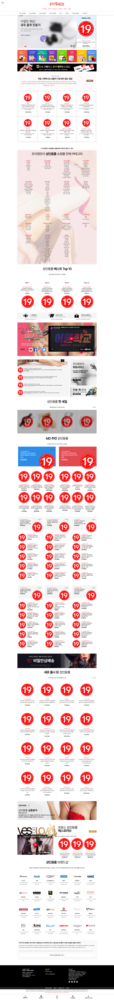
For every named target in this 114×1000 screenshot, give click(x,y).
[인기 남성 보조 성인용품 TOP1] (30, 523)
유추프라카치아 (47, 203)
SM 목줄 (66, 240)
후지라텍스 (47, 187)
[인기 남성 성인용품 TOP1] (37, 456)
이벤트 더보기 (77, 379)
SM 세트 (66, 256)
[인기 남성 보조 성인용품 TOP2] (30, 537)
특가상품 (44, 9)
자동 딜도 (86, 165)
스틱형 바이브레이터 (86, 173)
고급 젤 (47, 217)
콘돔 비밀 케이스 (28, 216)
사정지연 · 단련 (67, 164)
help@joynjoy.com (74, 978)
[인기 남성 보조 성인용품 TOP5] (30, 566)
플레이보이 (47, 189)
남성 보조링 (66, 165)
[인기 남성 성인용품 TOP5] (24, 501)
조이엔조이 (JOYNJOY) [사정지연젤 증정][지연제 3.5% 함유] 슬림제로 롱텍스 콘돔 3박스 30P (42, 384)
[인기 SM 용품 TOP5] (84, 634)
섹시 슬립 (47, 253)
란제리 (47, 244)
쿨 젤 (86, 216)
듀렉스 (47, 195)
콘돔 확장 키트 (28, 217)
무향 (86, 225)
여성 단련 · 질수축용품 (28, 184)
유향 (86, 226)
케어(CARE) (47, 209)
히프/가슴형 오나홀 (47, 167)
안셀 (47, 192)
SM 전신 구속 (66, 247)
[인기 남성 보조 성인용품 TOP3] (30, 547)
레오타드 (47, 241)
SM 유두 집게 (66, 243)
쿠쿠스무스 (47, 198)
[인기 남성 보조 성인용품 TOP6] (30, 575)
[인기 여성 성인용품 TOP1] (78, 456)
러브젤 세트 (66, 217)
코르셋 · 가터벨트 (47, 255)
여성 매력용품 (28, 187)
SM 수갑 (66, 241)
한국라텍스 (47, 207)
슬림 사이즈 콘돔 (66, 192)
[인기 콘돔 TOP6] (84, 575)
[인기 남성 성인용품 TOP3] (36, 480)
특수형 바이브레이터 (86, 174)
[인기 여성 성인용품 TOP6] (77, 501)
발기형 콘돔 (66, 162)
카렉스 (47, 193)
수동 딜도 (86, 162)
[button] (25, 997)
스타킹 (47, 240)
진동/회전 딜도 (86, 164)
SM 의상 (66, 249)
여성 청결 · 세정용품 (28, 186)
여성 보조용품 (52, 13)
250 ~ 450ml (28, 228)
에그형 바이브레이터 (86, 171)
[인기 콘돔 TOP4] (84, 556)
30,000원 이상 (66, 229)
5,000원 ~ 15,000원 (66, 226)
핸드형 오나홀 (47, 162)
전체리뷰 (60, 9)
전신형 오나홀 (47, 168)
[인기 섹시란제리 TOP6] (57, 644)
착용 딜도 (86, 167)
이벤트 (65, 9)
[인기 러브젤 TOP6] (30, 644)
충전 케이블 (66, 176)
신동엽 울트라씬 (47, 200)
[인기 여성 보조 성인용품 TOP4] (57, 556)
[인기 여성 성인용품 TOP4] (90, 480)
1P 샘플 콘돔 (85, 184)
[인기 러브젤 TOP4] (30, 625)
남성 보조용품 (32, 13)
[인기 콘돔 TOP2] (84, 537)
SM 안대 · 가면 (67, 237)
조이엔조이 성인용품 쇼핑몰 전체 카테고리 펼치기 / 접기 (57, 148)
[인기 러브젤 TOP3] (30, 615)
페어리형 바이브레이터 (85, 170)
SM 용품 (21, 15)
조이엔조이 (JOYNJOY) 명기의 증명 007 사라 (33, 369)
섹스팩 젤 (66, 216)
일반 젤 (47, 219)
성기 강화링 (66, 168)
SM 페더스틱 (66, 252)
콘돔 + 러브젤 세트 (85, 187)
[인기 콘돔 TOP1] (84, 523)
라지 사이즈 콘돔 (66, 193)
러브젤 (66, 13)
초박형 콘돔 (66, 183)
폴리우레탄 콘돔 (66, 186)
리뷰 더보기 (62, 360)
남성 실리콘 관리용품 (66, 173)
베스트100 (54, 9)
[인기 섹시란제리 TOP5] (57, 634)
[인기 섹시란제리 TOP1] (57, 591)
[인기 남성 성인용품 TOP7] (49, 501)
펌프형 (47, 231)
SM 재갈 (66, 238)
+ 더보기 (94, 407)
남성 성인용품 (22, 13)
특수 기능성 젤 (86, 219)
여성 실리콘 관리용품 (28, 189)
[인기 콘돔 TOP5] (84, 566)
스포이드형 (47, 229)
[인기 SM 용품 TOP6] (84, 644)
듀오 (47, 206)
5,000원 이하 (66, 225)
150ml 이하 (28, 225)
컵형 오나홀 (47, 164)
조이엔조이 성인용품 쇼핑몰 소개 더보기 (57, 955)
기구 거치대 (28, 193)
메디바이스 (47, 201)
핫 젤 (86, 217)
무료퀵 (49, 9)
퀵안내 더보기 (77, 393)
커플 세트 (28, 240)
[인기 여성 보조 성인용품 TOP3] (57, 547)
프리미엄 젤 (47, 216)
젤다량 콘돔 (66, 190)
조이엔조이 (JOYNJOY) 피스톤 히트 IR (31, 376)
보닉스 (47, 190)
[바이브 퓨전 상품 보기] (20, 392)
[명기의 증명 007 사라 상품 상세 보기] (20, 370)
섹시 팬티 (47, 250)
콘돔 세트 (86, 183)
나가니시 (47, 183)
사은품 (69, 9)
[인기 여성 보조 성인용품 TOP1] (57, 523)
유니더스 (47, 204)
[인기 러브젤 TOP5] (30, 634)
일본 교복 (47, 246)
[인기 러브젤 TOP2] (30, 606)
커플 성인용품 (75, 13)
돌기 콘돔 (66, 187)
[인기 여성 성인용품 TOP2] (65, 480)
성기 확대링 (66, 167)
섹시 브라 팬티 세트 (47, 252)
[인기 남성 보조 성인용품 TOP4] (30, 556)
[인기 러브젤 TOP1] (30, 591)
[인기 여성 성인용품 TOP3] (77, 480)
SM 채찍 (66, 253)
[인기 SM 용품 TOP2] (84, 606)
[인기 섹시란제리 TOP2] (57, 606)
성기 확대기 (66, 171)
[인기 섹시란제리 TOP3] (57, 615)
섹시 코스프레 (47, 237)
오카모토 (47, 184)
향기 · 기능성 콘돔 (66, 189)
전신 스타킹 (47, 238)
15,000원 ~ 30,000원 (66, 228)
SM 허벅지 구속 (66, 244)
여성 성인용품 (42, 13)
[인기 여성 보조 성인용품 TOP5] (57, 566)
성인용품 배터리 (66, 174)
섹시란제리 (84, 13)
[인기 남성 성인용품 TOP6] (36, 501)
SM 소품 (66, 250)
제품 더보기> (93, 831)
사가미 (47, 186)
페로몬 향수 (28, 238)
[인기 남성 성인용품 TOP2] (24, 480)
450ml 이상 (28, 229)
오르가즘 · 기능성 (28, 183)
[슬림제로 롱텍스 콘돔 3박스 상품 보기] (20, 385)
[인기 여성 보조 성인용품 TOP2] (57, 537)
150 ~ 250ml (28, 226)
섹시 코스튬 (47, 258)
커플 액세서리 (28, 243)
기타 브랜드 (47, 210)
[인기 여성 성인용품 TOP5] (65, 501)
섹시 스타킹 (47, 256)
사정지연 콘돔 (66, 184)
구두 (47, 247)
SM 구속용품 (47, 249)
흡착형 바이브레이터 (86, 168)
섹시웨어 (47, 243)
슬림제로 (47, 197)
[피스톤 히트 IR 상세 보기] (20, 377)
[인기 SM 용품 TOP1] (84, 591)
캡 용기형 (47, 226)
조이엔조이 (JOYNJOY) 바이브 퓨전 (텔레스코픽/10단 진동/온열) (36, 391)
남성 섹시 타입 (47, 261)
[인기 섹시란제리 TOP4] (57, 625)
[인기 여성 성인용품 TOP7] (90, 501)
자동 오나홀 (47, 165)
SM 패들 (66, 255)
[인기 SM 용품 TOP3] (84, 615)
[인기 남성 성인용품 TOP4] (49, 480)
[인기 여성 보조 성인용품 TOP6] (57, 575)
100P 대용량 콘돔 (85, 186)
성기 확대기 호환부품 (66, 177)
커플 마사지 (28, 237)
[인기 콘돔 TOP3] (84, 547)
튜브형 (47, 225)
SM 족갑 (66, 246)
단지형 (47, 228)
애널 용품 (28, 241)
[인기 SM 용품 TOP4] (84, 625)
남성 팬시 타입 (47, 259)
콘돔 (61, 13)
